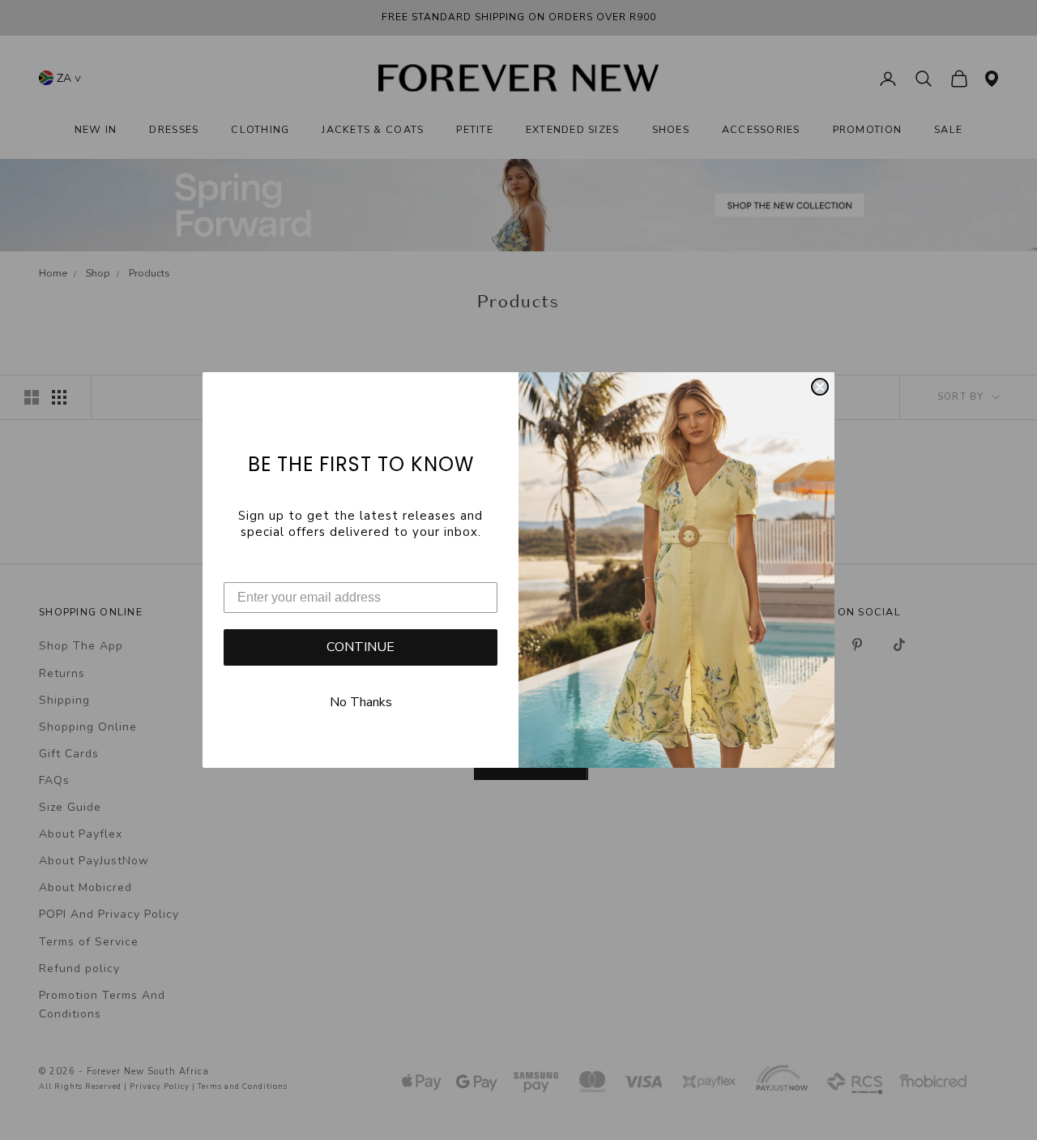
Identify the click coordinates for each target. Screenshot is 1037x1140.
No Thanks (361, 702)
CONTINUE (360, 647)
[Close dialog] (820, 387)
